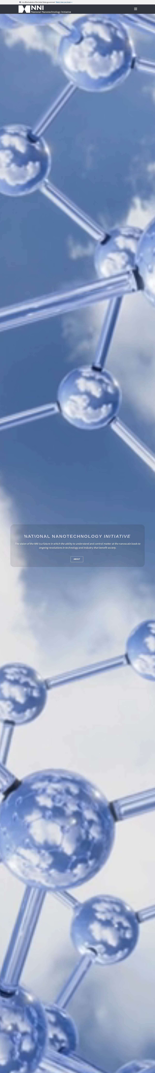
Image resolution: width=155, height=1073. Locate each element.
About (77, 559)
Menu (135, 9)
